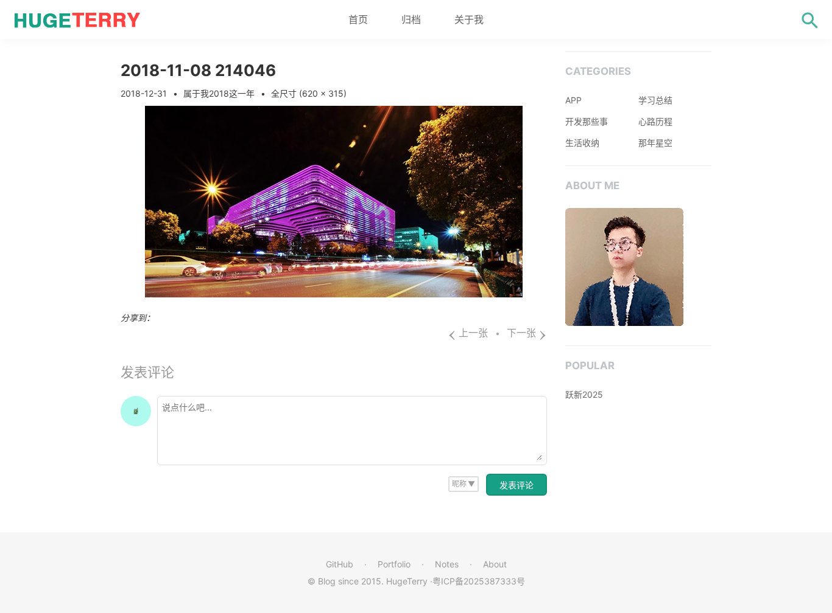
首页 (358, 19)
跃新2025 (584, 394)
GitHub (339, 564)
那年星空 (655, 142)
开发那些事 (586, 121)
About (495, 564)
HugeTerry (407, 581)
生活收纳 (582, 142)
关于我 (469, 19)
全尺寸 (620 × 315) (309, 93)
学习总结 (655, 100)
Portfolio (394, 564)
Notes (447, 564)
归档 (411, 19)
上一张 (468, 333)
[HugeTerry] (79, 19)
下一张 (527, 333)
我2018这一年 (227, 93)
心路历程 (655, 121)
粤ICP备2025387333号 (478, 581)
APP (573, 100)
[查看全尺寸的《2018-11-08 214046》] (334, 294)
